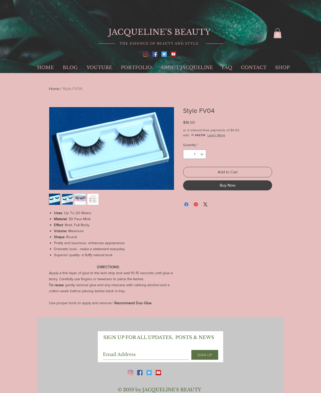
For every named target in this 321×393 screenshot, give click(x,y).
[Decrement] (187, 154)
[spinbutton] (194, 154)
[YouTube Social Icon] (173, 54)
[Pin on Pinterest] (196, 204)
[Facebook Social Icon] (154, 54)
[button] (277, 33)
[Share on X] (205, 204)
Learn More (216, 135)
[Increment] (202, 154)
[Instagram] (145, 54)
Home (54, 89)
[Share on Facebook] (186, 204)
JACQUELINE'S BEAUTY (160, 32)
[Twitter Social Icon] (164, 54)
